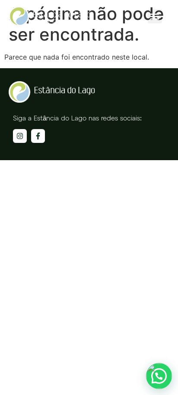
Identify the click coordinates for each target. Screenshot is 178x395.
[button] (155, 16)
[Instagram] (20, 136)
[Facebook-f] (38, 136)
